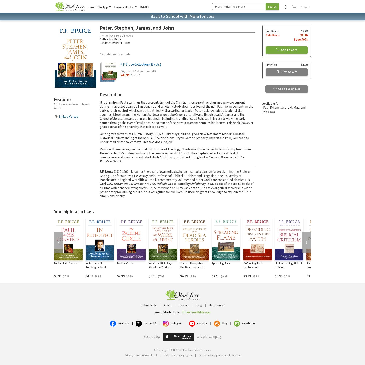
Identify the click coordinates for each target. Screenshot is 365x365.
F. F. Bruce (115, 39)
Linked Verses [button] (68, 116)
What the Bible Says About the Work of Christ (160, 267)
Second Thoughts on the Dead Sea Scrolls (192, 265)
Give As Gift (289, 72)
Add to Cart (288, 50)
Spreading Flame (221, 264)
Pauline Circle (125, 264)
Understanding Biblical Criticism (288, 265)
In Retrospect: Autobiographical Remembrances (96, 267)
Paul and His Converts (67, 264)
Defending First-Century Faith (253, 265)
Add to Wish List (288, 89)
